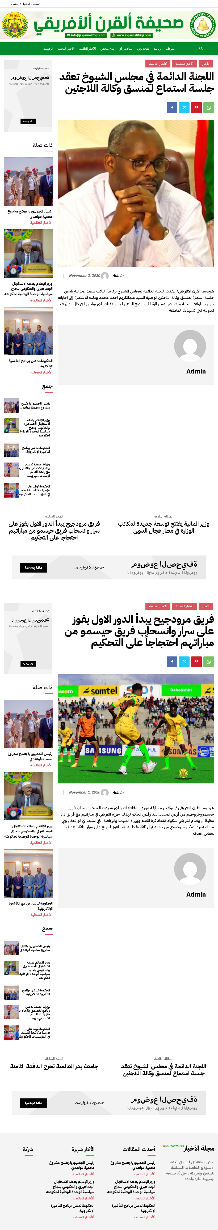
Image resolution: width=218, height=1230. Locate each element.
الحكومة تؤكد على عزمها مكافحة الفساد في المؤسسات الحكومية (34, 490)
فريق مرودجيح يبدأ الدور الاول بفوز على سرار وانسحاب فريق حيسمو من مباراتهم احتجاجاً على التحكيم (54, 530)
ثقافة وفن (143, 48)
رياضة (157, 48)
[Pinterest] (196, 107)
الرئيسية (48, 48)
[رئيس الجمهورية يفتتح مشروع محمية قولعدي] (28, 181)
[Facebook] (172, 107)
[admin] (105, 276)
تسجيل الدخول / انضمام (25, 4)
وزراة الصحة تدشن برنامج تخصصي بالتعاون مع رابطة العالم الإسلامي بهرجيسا (34, 470)
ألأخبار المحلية (66, 48)
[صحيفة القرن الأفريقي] (109, 25)
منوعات (170, 48)
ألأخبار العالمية (87, 48)
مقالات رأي (125, 48)
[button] (201, 48)
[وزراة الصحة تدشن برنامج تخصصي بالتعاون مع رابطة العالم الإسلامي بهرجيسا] (11, 470)
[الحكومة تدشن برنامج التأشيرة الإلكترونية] (28, 331)
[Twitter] (184, 107)
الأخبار (205, 64)
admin (117, 276)
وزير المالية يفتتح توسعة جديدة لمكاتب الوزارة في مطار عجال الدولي (163, 527)
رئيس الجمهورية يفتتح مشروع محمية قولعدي (30, 214)
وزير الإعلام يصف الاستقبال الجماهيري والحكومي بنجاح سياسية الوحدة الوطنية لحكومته (28, 289)
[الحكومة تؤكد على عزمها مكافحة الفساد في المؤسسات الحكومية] (11, 490)
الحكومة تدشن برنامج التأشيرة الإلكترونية (31, 363)
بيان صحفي (107, 48)
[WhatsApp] (208, 107)
